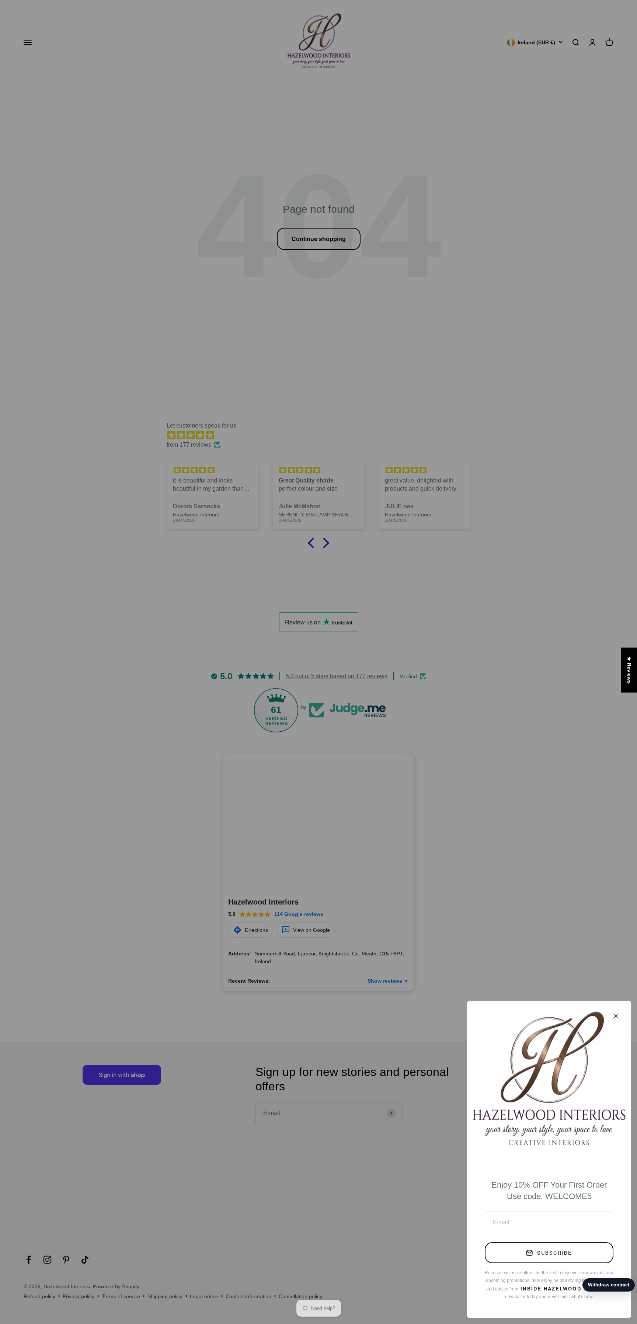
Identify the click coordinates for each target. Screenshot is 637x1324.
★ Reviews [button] (629, 670)
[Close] (615, 1016)
